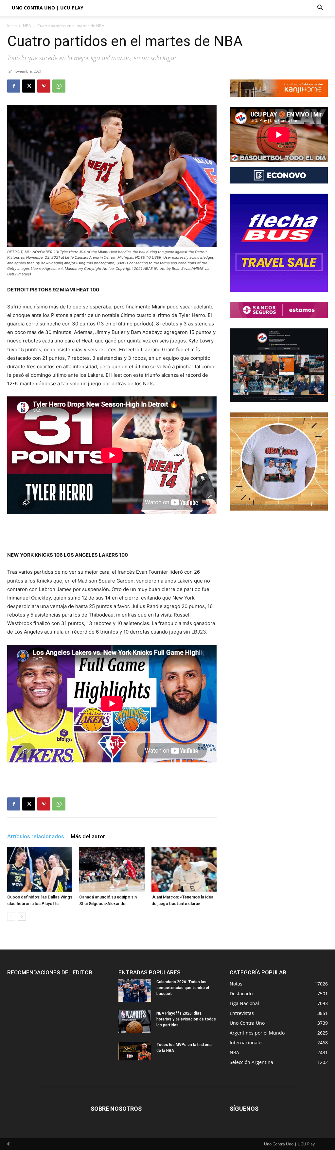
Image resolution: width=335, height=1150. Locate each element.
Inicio (12, 25)
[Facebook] (13, 86)
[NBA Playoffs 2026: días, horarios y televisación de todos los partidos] (134, 1021)
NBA (27, 25)
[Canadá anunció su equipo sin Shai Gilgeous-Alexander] (111, 869)
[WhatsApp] (58, 86)
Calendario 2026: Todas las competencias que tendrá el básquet (182, 988)
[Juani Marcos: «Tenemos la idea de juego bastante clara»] (184, 869)
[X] (28, 86)
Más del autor (88, 836)
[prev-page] (11, 917)
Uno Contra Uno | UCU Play (47, 8)
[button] (320, 8)
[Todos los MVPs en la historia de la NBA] (134, 1051)
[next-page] (22, 917)
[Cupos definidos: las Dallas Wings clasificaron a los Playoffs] (39, 869)
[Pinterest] (43, 86)
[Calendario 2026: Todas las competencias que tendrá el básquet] (134, 990)
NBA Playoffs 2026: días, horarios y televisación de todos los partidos (186, 1019)
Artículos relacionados (35, 836)
